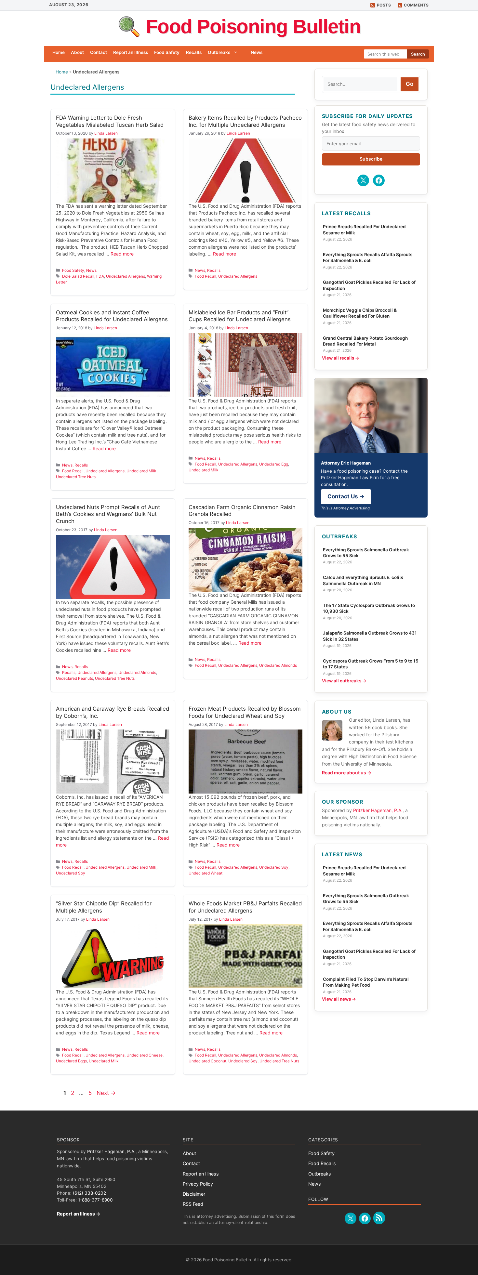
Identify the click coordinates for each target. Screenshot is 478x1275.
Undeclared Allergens (125, 276)
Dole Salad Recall (78, 276)
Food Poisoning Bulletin (253, 26)
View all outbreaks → (344, 680)
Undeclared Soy (70, 873)
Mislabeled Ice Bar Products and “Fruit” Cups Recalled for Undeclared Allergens (240, 316)
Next (106, 1093)
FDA (100, 276)
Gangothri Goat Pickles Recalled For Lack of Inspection (369, 285)
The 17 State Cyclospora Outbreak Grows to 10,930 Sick (369, 608)
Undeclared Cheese (144, 1055)
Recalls (194, 52)
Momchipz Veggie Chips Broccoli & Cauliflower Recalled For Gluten (360, 313)
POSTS (384, 5)
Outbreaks (219, 52)
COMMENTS (416, 5)
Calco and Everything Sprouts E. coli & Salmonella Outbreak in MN (363, 580)
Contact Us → (346, 496)
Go (409, 84)
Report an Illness (130, 52)
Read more (122, 253)
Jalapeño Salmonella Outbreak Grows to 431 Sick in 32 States (370, 635)
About (77, 52)
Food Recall (205, 276)
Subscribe (371, 159)
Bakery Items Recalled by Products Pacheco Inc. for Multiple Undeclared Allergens (245, 121)
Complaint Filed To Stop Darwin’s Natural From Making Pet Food (366, 982)
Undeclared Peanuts (74, 678)
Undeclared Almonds (137, 672)
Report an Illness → (78, 1213)
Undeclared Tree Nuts (76, 476)
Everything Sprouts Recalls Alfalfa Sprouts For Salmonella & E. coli (367, 257)
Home (58, 52)
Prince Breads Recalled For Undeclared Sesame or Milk (364, 229)
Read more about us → (346, 772)
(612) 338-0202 (89, 1193)
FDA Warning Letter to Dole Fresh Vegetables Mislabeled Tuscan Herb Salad (110, 121)
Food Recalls (322, 1163)
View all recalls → (340, 358)
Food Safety (166, 52)
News (256, 52)
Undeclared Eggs (71, 1060)
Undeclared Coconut (207, 1060)
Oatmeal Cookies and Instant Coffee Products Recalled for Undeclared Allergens (112, 316)
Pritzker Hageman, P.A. (378, 810)
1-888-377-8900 (95, 1200)
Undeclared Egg (273, 464)
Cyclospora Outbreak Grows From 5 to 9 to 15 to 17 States (370, 663)
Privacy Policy (198, 1184)
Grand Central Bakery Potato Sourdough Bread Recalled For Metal (365, 341)
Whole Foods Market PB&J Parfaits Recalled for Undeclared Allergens (245, 907)
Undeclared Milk (141, 470)
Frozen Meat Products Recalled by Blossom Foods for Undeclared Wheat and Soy (245, 712)
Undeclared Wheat (205, 873)
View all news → (339, 999)
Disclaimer (194, 1194)
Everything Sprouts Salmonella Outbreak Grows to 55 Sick (366, 552)
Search (418, 54)
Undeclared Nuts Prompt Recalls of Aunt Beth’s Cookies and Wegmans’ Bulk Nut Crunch (108, 514)
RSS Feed (193, 1204)
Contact (98, 52)
